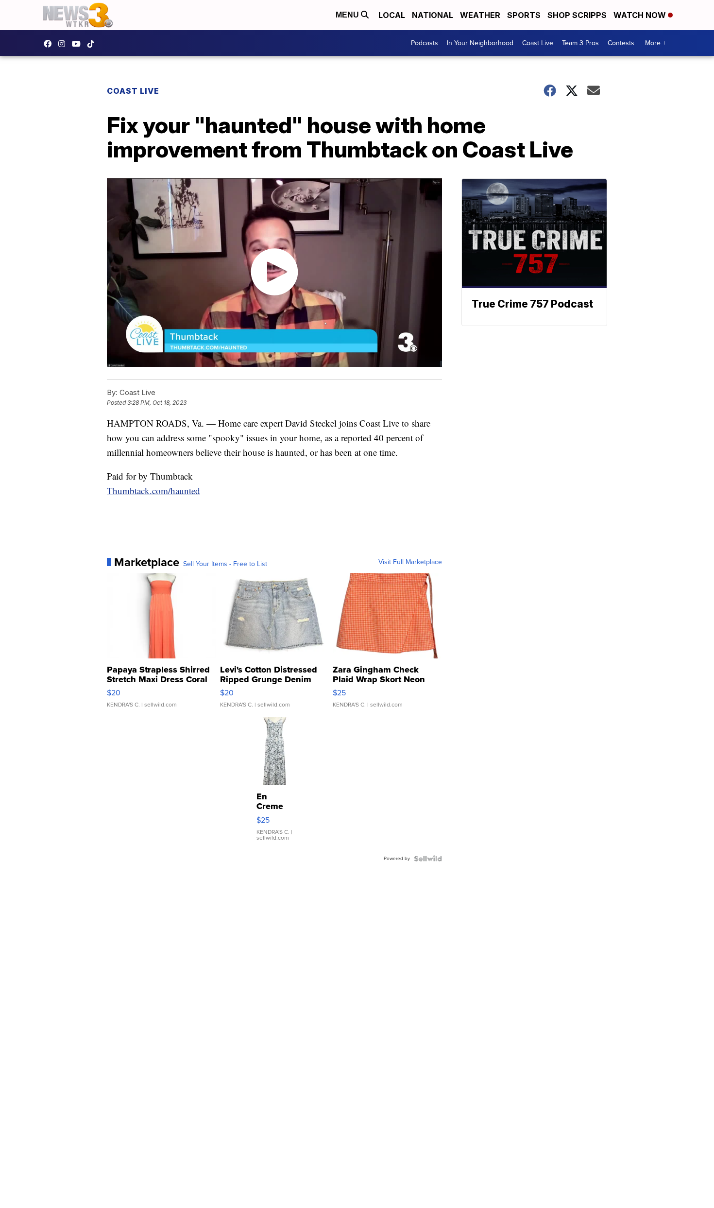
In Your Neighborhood (480, 43)
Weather (480, 15)
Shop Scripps (577, 15)
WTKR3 (50, 44)
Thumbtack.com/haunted (153, 490)
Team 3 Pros (580, 43)
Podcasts (424, 43)
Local (391, 15)
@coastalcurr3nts (93, 44)
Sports (524, 15)
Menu (348, 15)
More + (655, 43)
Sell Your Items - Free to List (225, 564)
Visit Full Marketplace (410, 562)
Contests (621, 43)
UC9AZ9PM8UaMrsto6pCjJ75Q (78, 44)
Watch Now (640, 15)
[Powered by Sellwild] (428, 858)
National (432, 15)
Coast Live (537, 43)
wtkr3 (64, 44)
